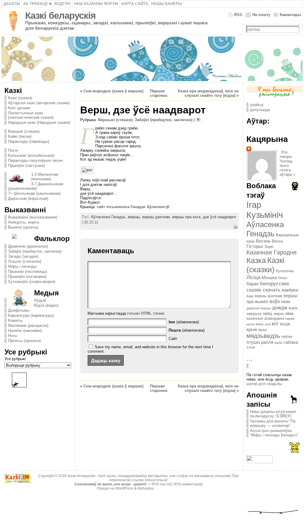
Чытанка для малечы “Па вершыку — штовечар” (272, 423)
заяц (267, 313)
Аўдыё (40, 300)
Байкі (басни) (19, 136)
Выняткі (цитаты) (23, 227)
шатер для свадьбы (264, 383)
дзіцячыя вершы (258, 308)
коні (267, 324)
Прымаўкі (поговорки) (27, 276)
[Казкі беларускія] (152, 59)
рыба (278, 342)
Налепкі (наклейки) (25, 330)
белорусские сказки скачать (267, 287)
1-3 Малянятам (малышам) (44, 176)
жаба (293, 308)
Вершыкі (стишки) (23, 131)
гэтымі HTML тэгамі (145, 313)
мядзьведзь (263, 335)
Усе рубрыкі (15, 359)
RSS (238, 14)
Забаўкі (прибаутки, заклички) (34, 251)
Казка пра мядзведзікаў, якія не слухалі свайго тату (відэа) (208, 93)
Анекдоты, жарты (23, 222)
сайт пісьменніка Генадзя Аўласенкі (131, 207)
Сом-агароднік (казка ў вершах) (113, 91)
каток (250, 324)
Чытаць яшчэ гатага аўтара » (287, 168)
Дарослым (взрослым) (28, 198)
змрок (278, 313)
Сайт (173, 338)
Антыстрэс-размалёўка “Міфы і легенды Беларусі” (274, 432)
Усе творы (286, 154)
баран (252, 283)
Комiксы (15, 320)
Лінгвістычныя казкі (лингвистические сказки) (30, 115)
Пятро (282, 278)
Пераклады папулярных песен (35, 160)
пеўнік (286, 336)
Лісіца (253, 277)
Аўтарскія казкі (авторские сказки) (38, 103)
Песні (13, 150)
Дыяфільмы (18, 310)
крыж (251, 329)
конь (260, 324)
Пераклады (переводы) (28, 141)
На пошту (261, 14)
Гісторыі (254, 246)
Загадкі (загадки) (23, 256)
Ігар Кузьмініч (264, 210)
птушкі (253, 342)
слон (250, 347)
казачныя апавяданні (265, 318)
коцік (285, 323)
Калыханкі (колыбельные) (31, 155)
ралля (267, 342)
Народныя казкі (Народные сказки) (39, 122)
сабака (291, 342)
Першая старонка (158, 93)
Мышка (269, 277)
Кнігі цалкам (19, 108)
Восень (263, 240)
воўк (275, 301)
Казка (256, 260)
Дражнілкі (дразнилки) (28, 246)
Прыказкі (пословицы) (27, 271)
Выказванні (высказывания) (32, 217)
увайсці (256, 104)
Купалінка (285, 271)
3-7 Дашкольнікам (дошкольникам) (35, 186)
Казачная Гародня (271, 252)
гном (285, 301)
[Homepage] (248, 150)
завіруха (254, 313)
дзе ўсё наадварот (219, 217)
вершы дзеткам (156, 217)
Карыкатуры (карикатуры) (31, 315)
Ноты (12, 335)
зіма (289, 313)
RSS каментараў (188, 484)
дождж (279, 308)
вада (250, 296)
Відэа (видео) (46, 305)
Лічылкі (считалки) (24, 261)
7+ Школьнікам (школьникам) (34, 193)
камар (289, 318)
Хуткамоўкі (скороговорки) (31, 281)
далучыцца (260, 109)
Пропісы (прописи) (24, 340)
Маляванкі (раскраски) (28, 325)
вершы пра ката (186, 217)
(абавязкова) (184, 322)
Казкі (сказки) (20, 98)
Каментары (290, 14)
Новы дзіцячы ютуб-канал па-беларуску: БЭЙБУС (273, 413)
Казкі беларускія (60, 15)
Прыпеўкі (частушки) (26, 165)
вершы (134, 217)
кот (275, 324)
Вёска (277, 241)
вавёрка (290, 289)
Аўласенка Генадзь (108, 217)
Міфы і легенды (22, 266)
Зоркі (268, 246)
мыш (262, 329)
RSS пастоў (162, 484)
